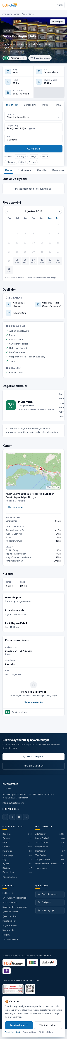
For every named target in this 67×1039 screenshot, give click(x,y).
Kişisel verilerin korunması (14, 907)
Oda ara (35, 148)
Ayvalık (32, 162)
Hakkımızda (8, 893)
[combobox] (31, 117)
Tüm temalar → (42, 868)
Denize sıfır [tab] (30, 105)
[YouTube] (19, 817)
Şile (22, 162)
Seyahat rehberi (10, 925)
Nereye (10, 114)
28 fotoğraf (57, 21)
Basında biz (8, 930)
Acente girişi (48, 910)
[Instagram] (12, 817)
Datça (45, 156)
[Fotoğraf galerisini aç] (33, 40)
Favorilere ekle (42, 58)
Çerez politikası (10, 911)
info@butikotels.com (13, 803)
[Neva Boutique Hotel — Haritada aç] (33, 471)
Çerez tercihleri (9, 916)
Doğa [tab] (45, 105)
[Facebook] (5, 817)
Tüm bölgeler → (9, 877)
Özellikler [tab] (42, 170)
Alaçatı (34, 156)
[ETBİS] (30, 989)
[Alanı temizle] (58, 117)
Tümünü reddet (48, 1025)
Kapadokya (21, 156)
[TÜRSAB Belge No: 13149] (13, 989)
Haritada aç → (15, 507)
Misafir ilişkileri (9, 921)
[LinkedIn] (26, 817)
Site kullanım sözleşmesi (14, 898)
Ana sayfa (7, 14)
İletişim (6, 934)
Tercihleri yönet (12, 1032)
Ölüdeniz (11, 162)
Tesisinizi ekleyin (49, 894)
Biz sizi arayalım (35, 756)
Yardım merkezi (10, 939)
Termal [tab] (57, 105)
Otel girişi (46, 902)
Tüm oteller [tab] (12, 105)
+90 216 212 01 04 (34, 765)
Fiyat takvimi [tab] (24, 170)
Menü (59, 5)
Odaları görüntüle (33, 702)
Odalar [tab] (8, 170)
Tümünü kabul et (19, 1025)
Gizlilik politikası (10, 902)
